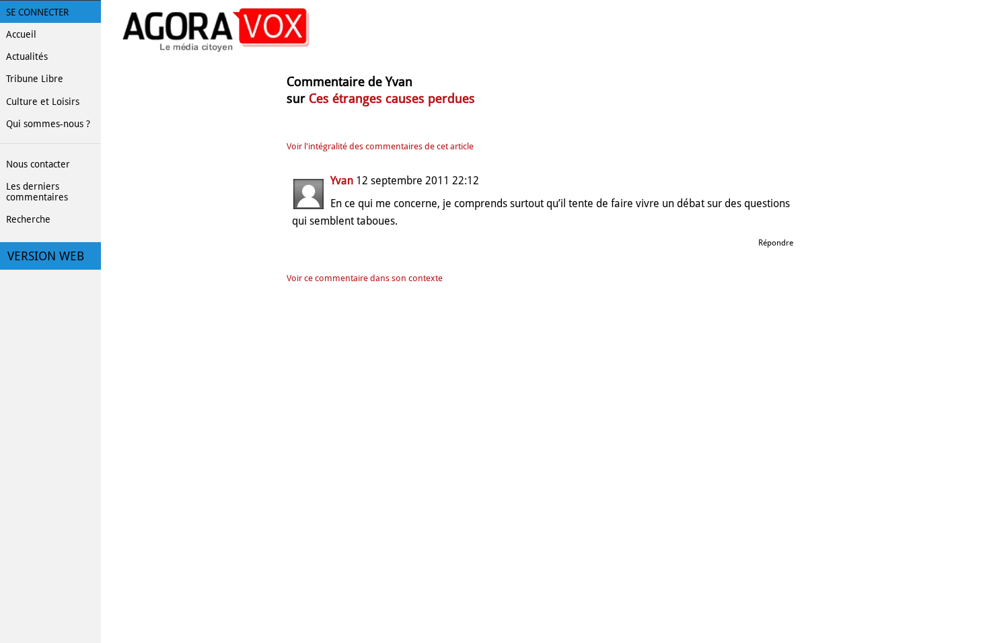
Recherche (28, 219)
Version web (45, 256)
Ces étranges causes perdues (392, 98)
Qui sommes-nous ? (48, 123)
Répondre (775, 243)
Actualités (27, 56)
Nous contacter (38, 164)
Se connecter (37, 12)
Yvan (341, 180)
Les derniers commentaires (37, 191)
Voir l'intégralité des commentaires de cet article (380, 146)
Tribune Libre (34, 78)
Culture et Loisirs (42, 101)
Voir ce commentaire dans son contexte (365, 278)
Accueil (21, 34)
